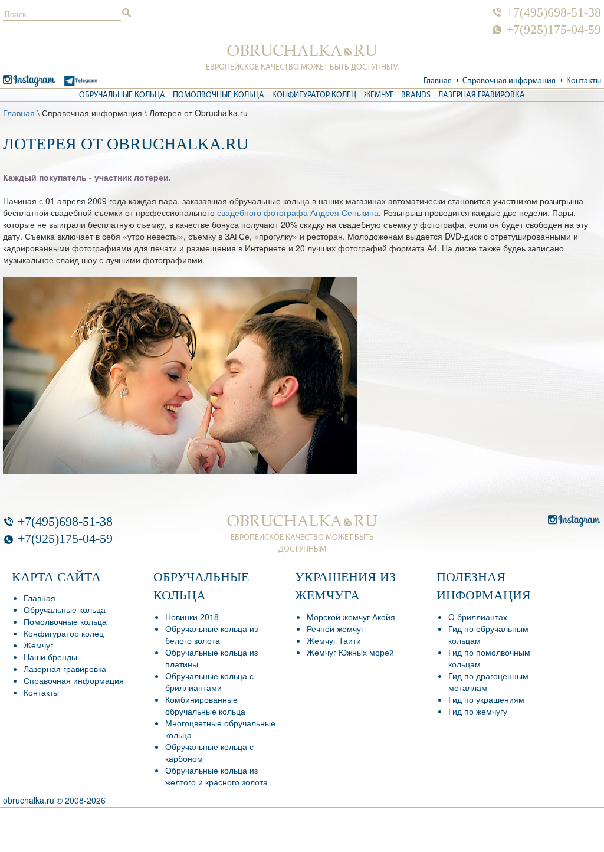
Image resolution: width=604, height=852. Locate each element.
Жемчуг (378, 95)
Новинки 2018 (192, 616)
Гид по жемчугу (477, 711)
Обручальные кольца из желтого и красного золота (216, 776)
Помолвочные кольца (218, 95)
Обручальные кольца (122, 95)
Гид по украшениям (486, 699)
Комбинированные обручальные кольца (205, 705)
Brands (416, 95)
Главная (438, 81)
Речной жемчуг (335, 628)
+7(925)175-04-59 (553, 29)
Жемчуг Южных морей (350, 652)
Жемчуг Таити (334, 640)
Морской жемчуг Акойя (351, 616)
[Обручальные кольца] (302, 51)
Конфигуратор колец (314, 95)
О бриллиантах (477, 616)
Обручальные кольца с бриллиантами (209, 681)
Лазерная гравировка (481, 95)
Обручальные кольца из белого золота (211, 634)
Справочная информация (509, 81)
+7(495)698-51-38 (553, 12)
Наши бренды (50, 657)
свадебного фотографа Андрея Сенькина (298, 212)
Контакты (583, 81)
